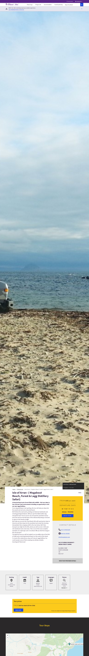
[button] (81, 8)
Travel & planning (58, 4)
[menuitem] (30, 4)
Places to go (29, 4)
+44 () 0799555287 (65, 530)
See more (64, 587)
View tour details (65, 533)
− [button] (7, 637)
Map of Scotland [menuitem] (69, 4)
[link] (81, 4)
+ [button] (7, 635)
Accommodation (48, 4)
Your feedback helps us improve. (16, 9)
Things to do (38, 4)
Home (14, 489)
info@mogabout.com (64, 537)
